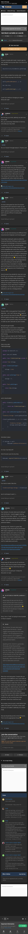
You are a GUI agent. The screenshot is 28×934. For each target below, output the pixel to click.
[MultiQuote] (2, 108)
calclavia (7, 161)
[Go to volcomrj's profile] (2, 508)
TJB (7, 868)
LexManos (7, 113)
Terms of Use (7, 927)
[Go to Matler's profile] (2, 40)
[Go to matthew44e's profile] (3, 799)
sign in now (10, 738)
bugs (6, 808)
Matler (5, 40)
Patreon (20, 131)
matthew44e (9, 804)
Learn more (3, 2)
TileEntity (9, 851)
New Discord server (9, 766)
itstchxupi (9, 839)
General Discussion (17, 40)
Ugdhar (8, 817)
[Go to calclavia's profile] (2, 162)
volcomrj (7, 508)
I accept (24, 925)
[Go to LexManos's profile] (2, 114)
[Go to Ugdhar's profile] (3, 809)
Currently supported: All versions (12, 28)
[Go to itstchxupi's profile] (3, 821)
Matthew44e (8, 799)
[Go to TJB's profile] (3, 855)
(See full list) (22, 874)
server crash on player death (13, 842)
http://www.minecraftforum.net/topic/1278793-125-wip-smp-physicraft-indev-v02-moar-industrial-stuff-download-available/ (14, 547)
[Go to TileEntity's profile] (3, 843)
